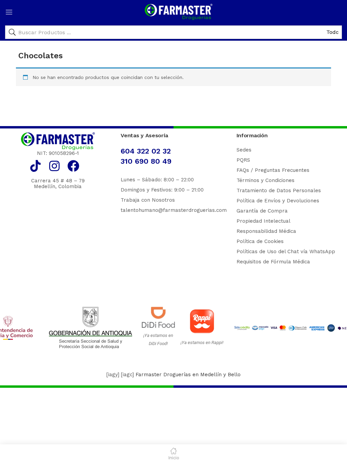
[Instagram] (54, 166)
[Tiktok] (35, 166)
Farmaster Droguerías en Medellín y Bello (188, 374)
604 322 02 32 (146, 151)
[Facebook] (73, 166)
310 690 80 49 (146, 161)
